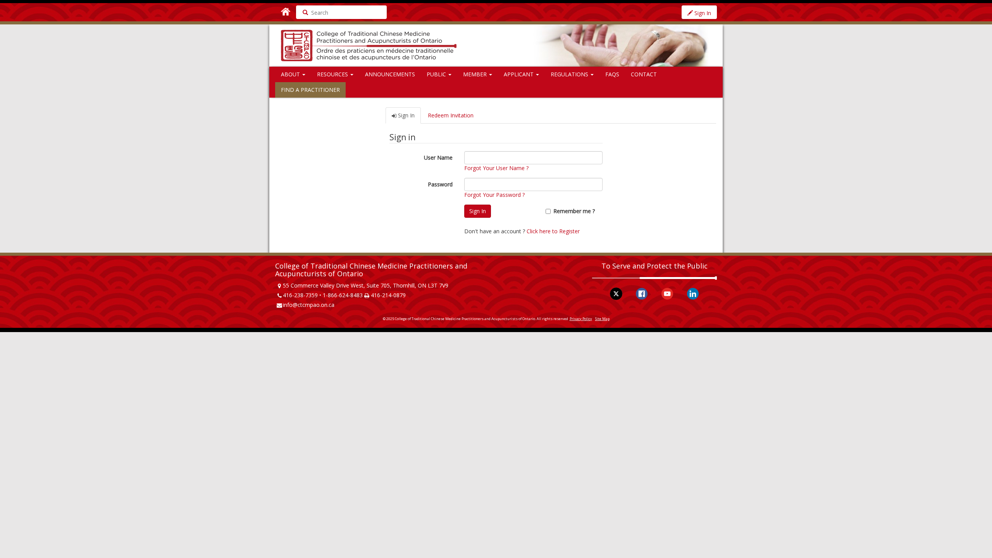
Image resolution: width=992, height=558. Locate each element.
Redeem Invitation (451, 115)
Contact (644, 74)
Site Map (602, 318)
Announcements (390, 74)
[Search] (302, 12)
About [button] (291, 74)
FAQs (612, 74)
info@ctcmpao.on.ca (308, 304)
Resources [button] (333, 74)
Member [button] (475, 74)
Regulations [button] (570, 74)
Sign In (702, 13)
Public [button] (437, 74)
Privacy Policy (581, 318)
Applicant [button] (519, 74)
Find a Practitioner (310, 89)
